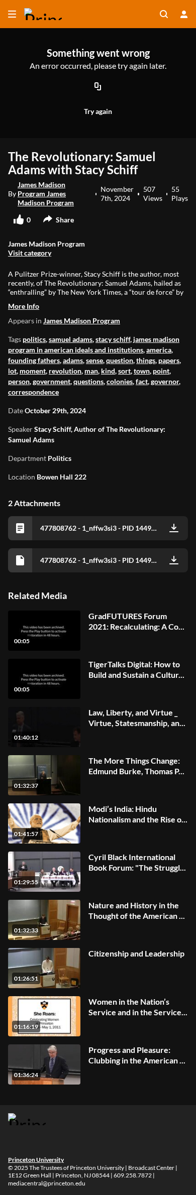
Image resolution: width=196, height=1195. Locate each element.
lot (12, 371)
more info (23, 306)
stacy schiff (112, 339)
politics (34, 339)
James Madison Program (81, 320)
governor (165, 381)
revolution (65, 371)
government (51, 381)
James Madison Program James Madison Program (46, 193)
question (119, 360)
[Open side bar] (12, 14)
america (158, 349)
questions (88, 381)
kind (108, 371)
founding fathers (34, 360)
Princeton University (36, 1159)
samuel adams (70, 339)
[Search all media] (164, 14)
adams (73, 360)
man (91, 371)
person (19, 381)
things (145, 360)
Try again (98, 111)
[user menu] (184, 14)
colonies (120, 381)
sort (124, 371)
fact (142, 381)
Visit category (29, 253)
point (161, 371)
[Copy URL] (98, 87)
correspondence (33, 392)
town (142, 371)
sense (94, 360)
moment (33, 371)
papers (168, 360)
